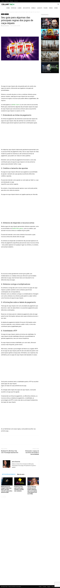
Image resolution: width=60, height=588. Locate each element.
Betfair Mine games (17, 228)
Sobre (3, 1)
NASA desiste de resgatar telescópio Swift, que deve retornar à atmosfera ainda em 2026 (6, 489)
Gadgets (39, 8)
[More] (30, 32)
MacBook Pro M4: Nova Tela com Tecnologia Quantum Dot (9, 451)
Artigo (6, 12)
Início (2, 12)
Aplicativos (26, 8)
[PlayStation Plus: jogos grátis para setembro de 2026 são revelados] (20, 481)
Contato (7, 1)
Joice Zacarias (6, 25)
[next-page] (5, 497)
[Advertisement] (20, 74)
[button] (58, 4)
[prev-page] (2, 497)
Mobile (33, 8)
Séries (51, 8)
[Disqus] (20, 521)
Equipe (11, 1)
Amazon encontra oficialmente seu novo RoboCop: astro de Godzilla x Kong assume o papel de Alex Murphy (49, 21)
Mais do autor (20, 474)
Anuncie (16, 1)
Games (19, 8)
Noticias (13, 8)
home (8, 8)
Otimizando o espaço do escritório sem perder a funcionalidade (32, 452)
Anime (56, 8)
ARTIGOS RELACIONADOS (8, 474)
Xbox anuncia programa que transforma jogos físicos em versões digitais (49, 67)
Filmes (46, 8)
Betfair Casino (16, 104)
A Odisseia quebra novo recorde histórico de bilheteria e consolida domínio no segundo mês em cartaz (49, 44)
